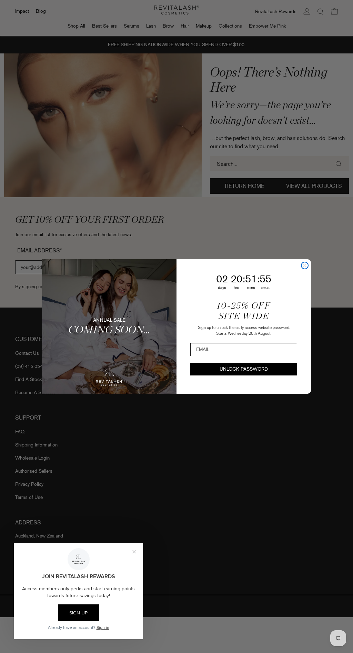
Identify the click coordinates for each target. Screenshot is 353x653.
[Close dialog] (304, 265)
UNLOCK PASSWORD (244, 369)
